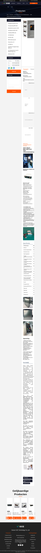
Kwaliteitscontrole (33, 539)
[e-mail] (14, 68)
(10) (12, 39)
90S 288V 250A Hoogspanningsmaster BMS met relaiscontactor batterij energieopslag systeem (17, 514)
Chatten (33, 3)
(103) (13, 28)
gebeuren (19, 3)
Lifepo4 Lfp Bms (26, 483)
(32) (12, 32)
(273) (13, 23)
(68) (12, 25)
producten (11, 14)
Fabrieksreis (33, 537)
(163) (12, 30)
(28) (10, 37)
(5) (10, 44)
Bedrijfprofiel (33, 535)
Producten (3, 3)
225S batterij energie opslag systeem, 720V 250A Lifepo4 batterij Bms (24, 514)
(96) (11, 35)
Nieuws (33, 541)
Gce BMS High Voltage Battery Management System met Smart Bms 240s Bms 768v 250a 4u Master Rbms (31, 514)
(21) (13, 51)
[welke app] (11, 68)
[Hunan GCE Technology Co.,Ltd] (6, 3)
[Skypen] (9, 68)
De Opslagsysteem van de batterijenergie (21, 14)
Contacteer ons (13, 4)
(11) (13, 47)
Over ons (8, 4)
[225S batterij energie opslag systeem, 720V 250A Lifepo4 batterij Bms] (24, 505)
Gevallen (32, 543)
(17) (11, 42)
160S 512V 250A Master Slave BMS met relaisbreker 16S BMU (9, 514)
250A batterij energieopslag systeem (28, 478)
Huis (7, 14)
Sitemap (32, 545)
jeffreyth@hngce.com (24, 0)
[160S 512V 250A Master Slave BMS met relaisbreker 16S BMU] (9, 505)
